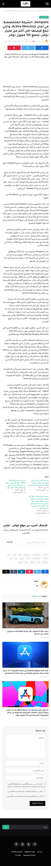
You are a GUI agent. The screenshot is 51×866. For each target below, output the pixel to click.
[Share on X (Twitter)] (28, 48)
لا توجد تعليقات (16, 41)
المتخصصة (36, 558)
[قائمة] (47, 4)
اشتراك (9, 542)
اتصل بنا (18, 855)
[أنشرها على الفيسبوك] (42, 48)
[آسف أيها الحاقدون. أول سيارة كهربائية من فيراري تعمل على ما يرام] (25, 615)
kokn (33, 41)
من (26, 562)
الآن (8, 555)
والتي (20, 562)
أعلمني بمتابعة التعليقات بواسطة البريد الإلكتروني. (25, 791)
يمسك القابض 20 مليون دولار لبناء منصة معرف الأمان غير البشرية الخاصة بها (38, 482)
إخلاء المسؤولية (30, 852)
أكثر (20, 555)
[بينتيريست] (14, 48)
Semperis (27, 555)
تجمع (22, 558)
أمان (14, 555)
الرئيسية (46, 11)
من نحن (39, 852)
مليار (38, 562)
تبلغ (28, 558)
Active (45, 555)
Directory (36, 555)
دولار (15, 558)
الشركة (45, 558)
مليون (32, 562)
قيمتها (45, 562)
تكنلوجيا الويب (44, 17)
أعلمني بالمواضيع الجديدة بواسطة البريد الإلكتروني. (24, 796)
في (11, 558)
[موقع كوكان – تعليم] (25, 4)
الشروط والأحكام (16, 852)
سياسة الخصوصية (29, 855)
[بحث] (3, 4)
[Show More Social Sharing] (4, 48)
